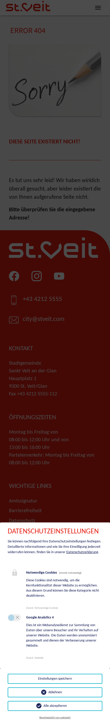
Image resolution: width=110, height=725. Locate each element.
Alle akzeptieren (55, 706)
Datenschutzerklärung (82, 552)
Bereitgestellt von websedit (55, 717)
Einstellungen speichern (55, 679)
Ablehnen (55, 692)
